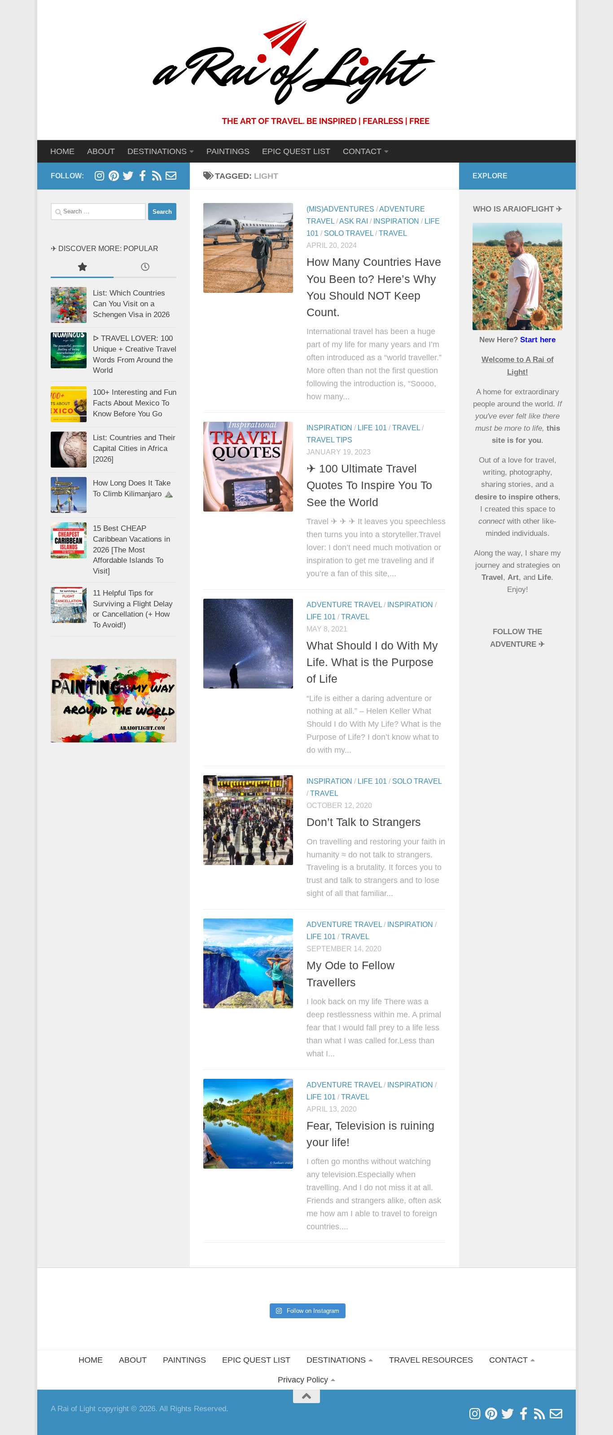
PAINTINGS (228, 151)
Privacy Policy (303, 1379)
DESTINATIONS (336, 1360)
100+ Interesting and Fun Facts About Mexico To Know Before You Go (134, 403)
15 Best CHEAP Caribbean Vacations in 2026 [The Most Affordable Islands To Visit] (131, 549)
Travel (393, 233)
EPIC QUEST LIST (296, 151)
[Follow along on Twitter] (128, 175)
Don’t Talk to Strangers (363, 822)
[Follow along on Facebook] (142, 175)
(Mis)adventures (340, 209)
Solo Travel (348, 233)
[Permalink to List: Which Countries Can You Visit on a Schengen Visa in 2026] (69, 305)
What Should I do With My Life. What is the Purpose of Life (372, 662)
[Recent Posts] (145, 267)
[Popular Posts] (82, 267)
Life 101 (372, 428)
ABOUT (101, 151)
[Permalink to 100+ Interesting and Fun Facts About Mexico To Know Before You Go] (69, 404)
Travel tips (329, 440)
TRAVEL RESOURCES (431, 1360)
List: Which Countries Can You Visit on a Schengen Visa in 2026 (131, 303)
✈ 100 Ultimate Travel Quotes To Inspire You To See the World (369, 485)
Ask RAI (353, 221)
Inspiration (396, 221)
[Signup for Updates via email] (156, 175)
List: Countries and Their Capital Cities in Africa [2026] (134, 448)
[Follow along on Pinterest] (113, 175)
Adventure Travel (344, 605)
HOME (62, 151)
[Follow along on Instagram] (99, 175)
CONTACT (362, 151)
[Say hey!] (171, 175)
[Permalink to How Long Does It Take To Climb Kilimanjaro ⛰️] (69, 495)
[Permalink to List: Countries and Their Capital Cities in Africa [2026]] (69, 450)
